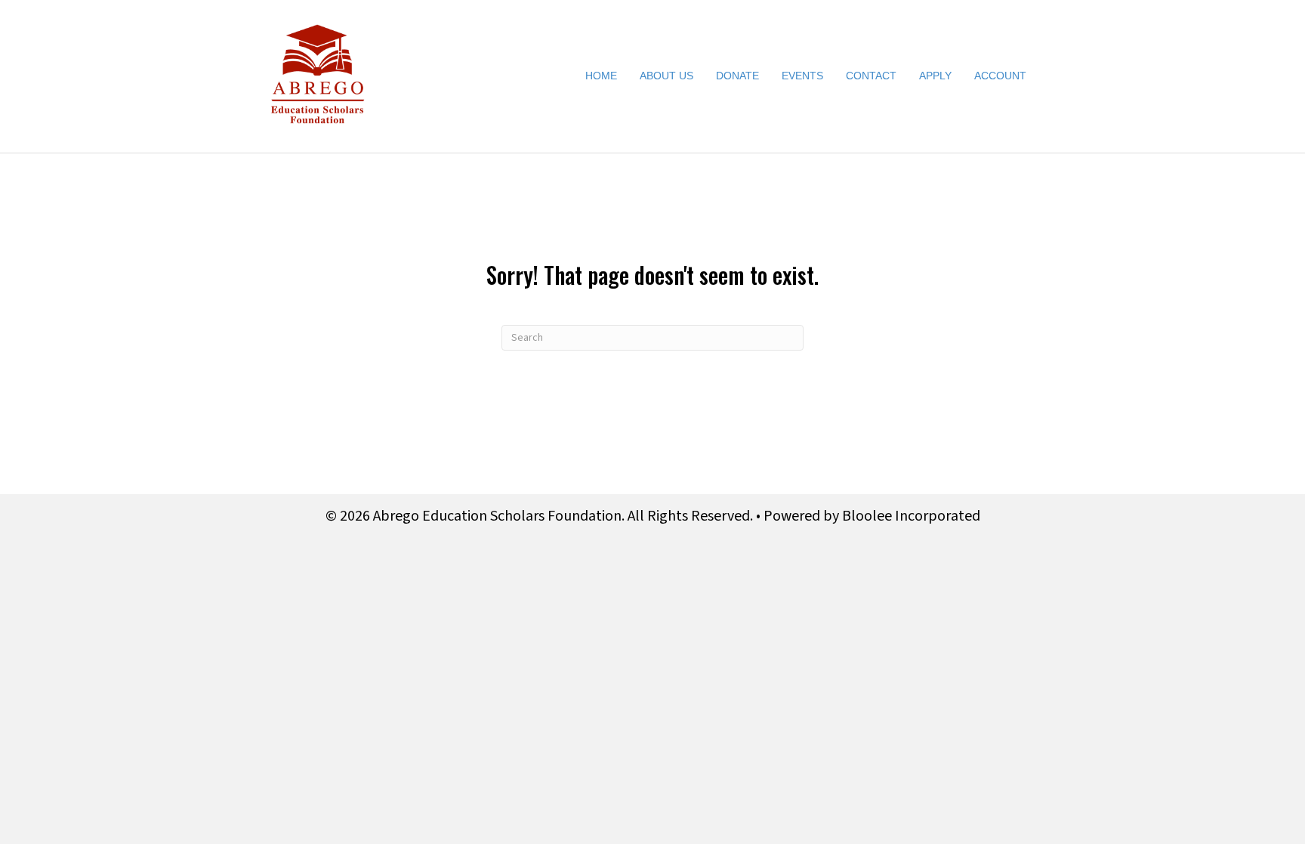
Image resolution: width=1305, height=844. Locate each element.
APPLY (935, 76)
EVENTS (802, 76)
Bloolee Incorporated (911, 516)
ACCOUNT (1000, 76)
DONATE (737, 76)
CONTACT (871, 76)
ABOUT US (666, 76)
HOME (601, 76)
